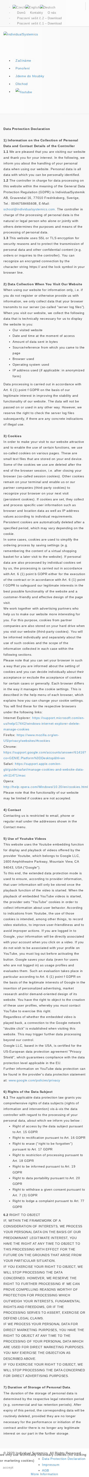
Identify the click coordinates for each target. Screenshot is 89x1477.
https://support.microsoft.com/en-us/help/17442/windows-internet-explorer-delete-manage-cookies (44, 723)
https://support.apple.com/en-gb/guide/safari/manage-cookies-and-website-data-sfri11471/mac (43, 769)
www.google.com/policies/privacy (34, 1080)
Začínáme (23, 60)
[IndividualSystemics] (20, 34)
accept (8, 1467)
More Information (44, 1474)
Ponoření (23, 68)
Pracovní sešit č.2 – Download (39, 18)
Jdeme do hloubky (30, 76)
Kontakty (36, 12)
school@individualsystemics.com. (29, 209)
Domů (21, 12)
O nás (52, 12)
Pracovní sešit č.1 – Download (39, 23)
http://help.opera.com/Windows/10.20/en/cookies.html (45, 787)
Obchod (22, 84)
